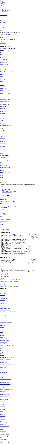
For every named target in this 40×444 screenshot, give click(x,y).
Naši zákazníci (2, 138)
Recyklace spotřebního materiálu (5, 37)
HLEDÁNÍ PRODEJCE (6, 10)
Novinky (1, 164)
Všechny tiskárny (3, 43)
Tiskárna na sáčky (3, 59)
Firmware (4, 212)
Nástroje (1, 90)
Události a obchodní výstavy (4, 422)
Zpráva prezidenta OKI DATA (5, 427)
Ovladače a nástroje (3, 108)
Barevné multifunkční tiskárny (7, 192)
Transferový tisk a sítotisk (4, 338)
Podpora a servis (4, 190)
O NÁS (2, 130)
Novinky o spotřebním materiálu (5, 36)
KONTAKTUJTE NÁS (6, 9)
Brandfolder (2, 85)
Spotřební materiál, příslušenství (5, 34)
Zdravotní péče (2, 79)
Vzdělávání (2, 323)
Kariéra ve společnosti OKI (4, 399)
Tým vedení (2, 392)
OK (1, 187)
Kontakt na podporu (3, 123)
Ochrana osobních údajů (4, 432)
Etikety (1, 54)
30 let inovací (2, 136)
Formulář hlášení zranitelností (4, 125)
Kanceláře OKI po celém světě (5, 394)
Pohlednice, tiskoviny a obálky (5, 57)
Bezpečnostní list (5, 214)
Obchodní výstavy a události (4, 160)
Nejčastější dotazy (3, 118)
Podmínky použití (3, 431)
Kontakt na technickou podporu (5, 380)
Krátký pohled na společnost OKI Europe (6, 134)
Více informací (2, 186)
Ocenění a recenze (3, 424)
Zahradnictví (2, 328)
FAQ (3, 209)
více (1, 148)
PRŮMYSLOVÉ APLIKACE (7, 48)
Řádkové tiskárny (3, 22)
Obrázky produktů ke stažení (4, 426)
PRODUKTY (3, 15)
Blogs (1, 159)
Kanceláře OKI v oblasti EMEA (5, 141)
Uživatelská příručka (5, 211)
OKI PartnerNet (2, 146)
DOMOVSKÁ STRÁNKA (6, 189)
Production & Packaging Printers (5, 301)
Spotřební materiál (5, 230)
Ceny (1, 162)
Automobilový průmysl (4, 64)
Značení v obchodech (3, 342)
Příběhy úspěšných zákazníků (5, 44)
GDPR (1, 411)
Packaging (2, 52)
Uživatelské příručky (3, 113)
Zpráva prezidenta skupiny (4, 165)
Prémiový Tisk (2, 88)
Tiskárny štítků (2, 27)
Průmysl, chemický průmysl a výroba (6, 71)
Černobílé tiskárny (3, 20)
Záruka (1, 120)
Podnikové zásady (3, 406)
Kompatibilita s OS (3, 122)
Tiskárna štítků (2, 69)
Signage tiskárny (3, 30)
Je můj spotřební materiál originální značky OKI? (8, 39)
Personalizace (2, 347)
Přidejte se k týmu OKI (4, 143)
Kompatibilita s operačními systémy (5, 379)
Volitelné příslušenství (6, 229)
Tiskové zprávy (2, 157)
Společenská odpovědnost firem (5, 139)
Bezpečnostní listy (3, 111)
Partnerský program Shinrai (4, 144)
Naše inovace (2, 153)
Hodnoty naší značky (3, 414)
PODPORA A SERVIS (6, 94)
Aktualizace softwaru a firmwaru (5, 127)
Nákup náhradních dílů (3, 104)
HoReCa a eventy (3, 74)
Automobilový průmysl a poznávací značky (7, 345)
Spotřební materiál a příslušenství (5, 97)
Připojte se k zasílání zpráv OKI (5, 167)
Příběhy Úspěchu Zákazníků (4, 86)
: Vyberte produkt (10, 206)
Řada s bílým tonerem (3, 296)
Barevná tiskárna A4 (3, 62)
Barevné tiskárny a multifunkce (5, 291)
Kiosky (1, 81)
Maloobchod (2, 76)
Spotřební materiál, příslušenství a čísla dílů (9, 191)
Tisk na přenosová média (4, 25)
